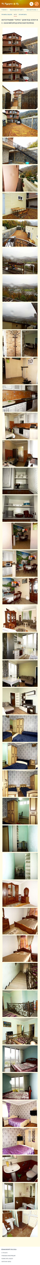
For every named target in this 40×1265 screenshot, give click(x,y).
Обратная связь (6, 1261)
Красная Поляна (32, 10)
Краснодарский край (16, 10)
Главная (3, 10)
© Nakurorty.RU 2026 (8, 1249)
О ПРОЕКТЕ (4, 1252)
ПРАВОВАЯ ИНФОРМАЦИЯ (8, 1255)
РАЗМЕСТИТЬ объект (7, 1258)
